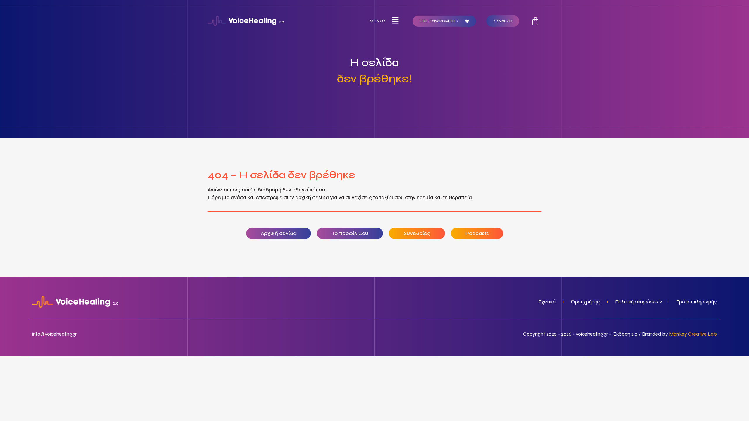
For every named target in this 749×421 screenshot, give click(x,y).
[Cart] (535, 21)
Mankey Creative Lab (693, 334)
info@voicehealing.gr (54, 334)
